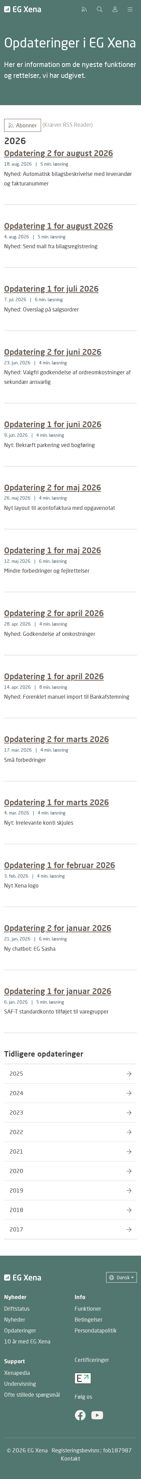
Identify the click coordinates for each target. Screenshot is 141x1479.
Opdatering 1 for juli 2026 (51, 288)
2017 (16, 1229)
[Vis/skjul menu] (130, 9)
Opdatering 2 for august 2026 (58, 153)
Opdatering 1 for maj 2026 (52, 550)
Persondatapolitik (96, 1330)
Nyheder (14, 1319)
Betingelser (88, 1319)
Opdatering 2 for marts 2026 (56, 739)
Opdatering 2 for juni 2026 (52, 352)
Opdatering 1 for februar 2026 (59, 865)
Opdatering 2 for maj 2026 (52, 487)
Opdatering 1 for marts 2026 (56, 802)
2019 (16, 1190)
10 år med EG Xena (27, 1341)
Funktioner (88, 1308)
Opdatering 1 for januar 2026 (57, 991)
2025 (16, 1073)
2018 (16, 1209)
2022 (16, 1132)
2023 (16, 1112)
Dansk (123, 1277)
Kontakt (70, 1458)
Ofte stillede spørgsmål (32, 1394)
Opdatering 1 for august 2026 (58, 226)
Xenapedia (17, 1372)
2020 (16, 1171)
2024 (16, 1093)
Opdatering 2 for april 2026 (54, 613)
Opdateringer (20, 1330)
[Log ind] (115, 9)
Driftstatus (16, 1308)
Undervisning (20, 1383)
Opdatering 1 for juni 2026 (52, 424)
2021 (16, 1151)
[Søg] (99, 9)
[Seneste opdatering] (84, 9)
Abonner (26, 125)
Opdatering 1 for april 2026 (54, 676)
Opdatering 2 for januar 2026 (57, 928)
